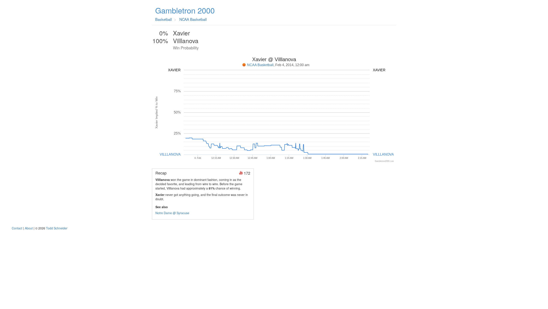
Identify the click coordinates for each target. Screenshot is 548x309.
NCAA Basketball (260, 65)
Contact (17, 228)
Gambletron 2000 (185, 10)
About (29, 228)
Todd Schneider (56, 228)
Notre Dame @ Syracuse (172, 213)
